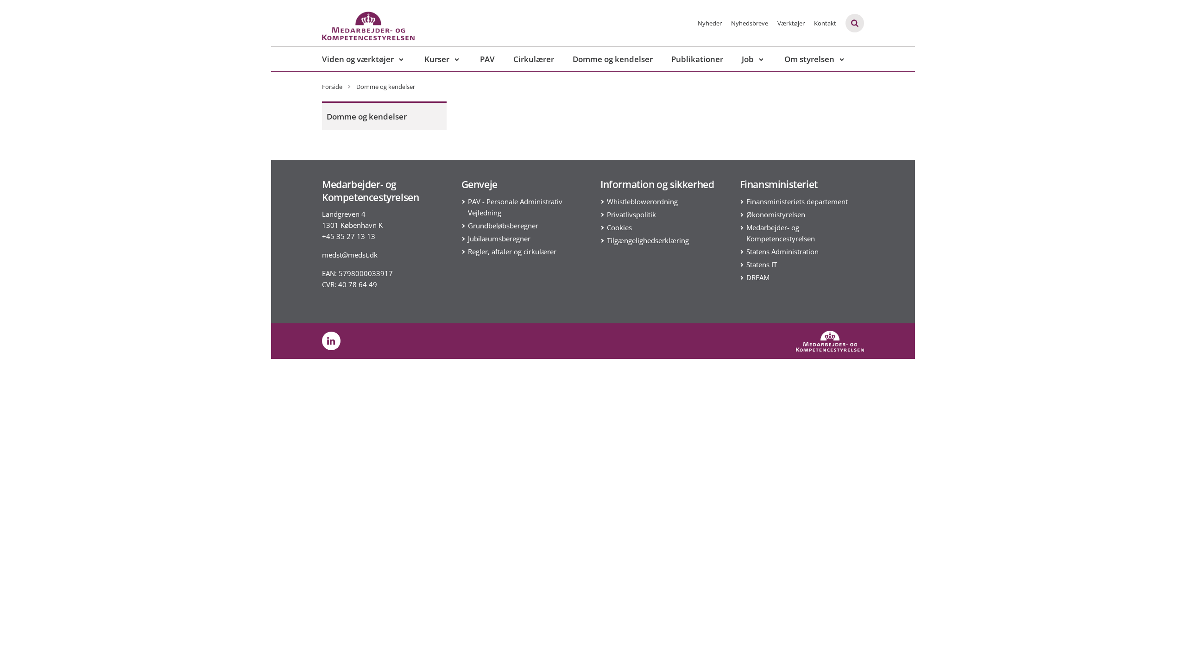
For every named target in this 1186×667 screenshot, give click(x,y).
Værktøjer (791, 23)
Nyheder (710, 23)
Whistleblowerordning (642, 201)
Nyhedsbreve (749, 23)
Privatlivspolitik (631, 214)
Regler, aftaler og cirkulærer (512, 251)
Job (748, 59)
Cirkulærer (533, 59)
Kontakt (825, 23)
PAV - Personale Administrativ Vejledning (515, 207)
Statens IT (761, 264)
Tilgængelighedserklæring (648, 240)
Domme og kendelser (613, 59)
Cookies (619, 227)
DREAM (758, 277)
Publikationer (697, 59)
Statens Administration (782, 251)
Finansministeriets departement (797, 201)
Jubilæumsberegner (499, 238)
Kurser (436, 59)
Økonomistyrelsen (775, 214)
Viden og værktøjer (358, 59)
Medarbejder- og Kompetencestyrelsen (780, 233)
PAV (487, 59)
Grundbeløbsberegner (503, 225)
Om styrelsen (809, 59)
